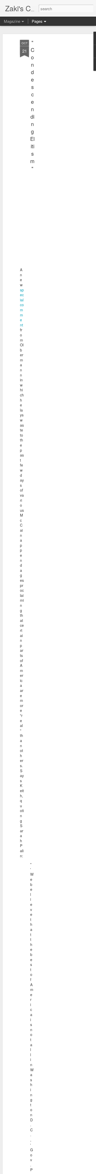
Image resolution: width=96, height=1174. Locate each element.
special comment (22, 307)
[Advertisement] (52, 120)
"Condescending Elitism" (32, 105)
